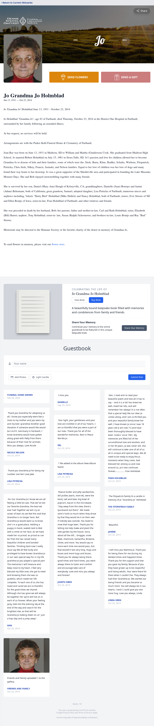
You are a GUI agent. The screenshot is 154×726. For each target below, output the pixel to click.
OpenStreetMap (80, 717)
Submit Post (137, 377)
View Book (79, 300)
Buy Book (96, 300)
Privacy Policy (68, 712)
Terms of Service (85, 712)
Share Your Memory (134, 328)
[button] (26, 655)
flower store (58, 244)
